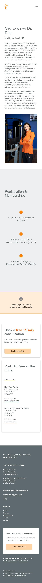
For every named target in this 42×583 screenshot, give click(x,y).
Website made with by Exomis (14, 576)
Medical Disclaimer (9, 571)
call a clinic (24, 561)
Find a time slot (17, 351)
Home (5, 510)
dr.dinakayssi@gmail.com (12, 495)
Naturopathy (8, 515)
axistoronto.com (10, 422)
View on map (9, 379)
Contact (6, 520)
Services (6, 513)
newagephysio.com (11, 400)
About (5, 518)
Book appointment (10, 561)
